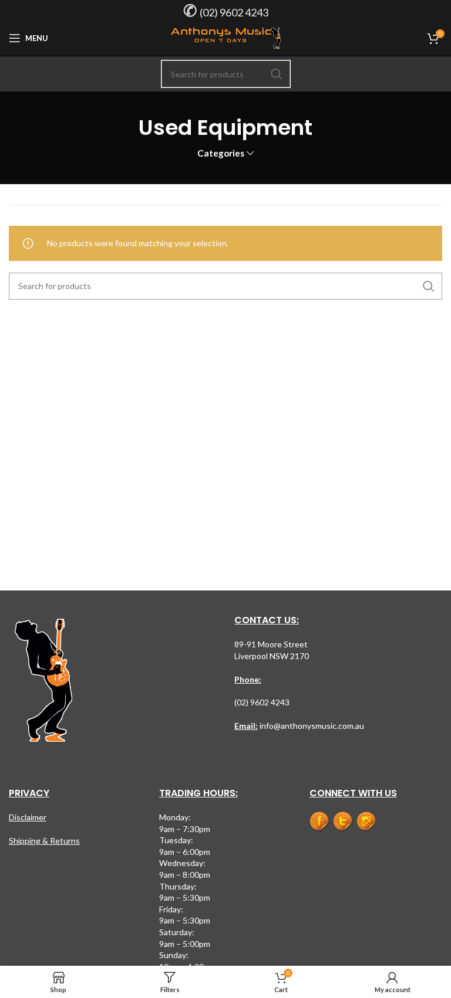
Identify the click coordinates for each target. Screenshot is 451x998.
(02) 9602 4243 (234, 12)
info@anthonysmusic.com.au (311, 726)
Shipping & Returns (44, 841)
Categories (220, 153)
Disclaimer (27, 817)
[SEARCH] (276, 73)
